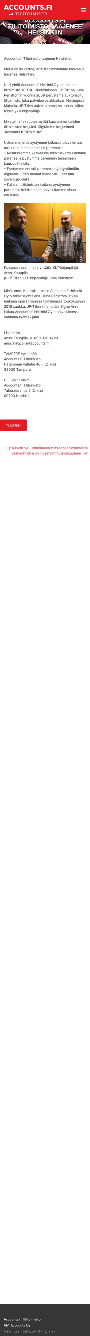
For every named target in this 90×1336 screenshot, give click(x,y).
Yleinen (13, 425)
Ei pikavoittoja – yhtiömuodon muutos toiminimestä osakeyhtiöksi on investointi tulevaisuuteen (47, 450)
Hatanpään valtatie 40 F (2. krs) (29, 1331)
